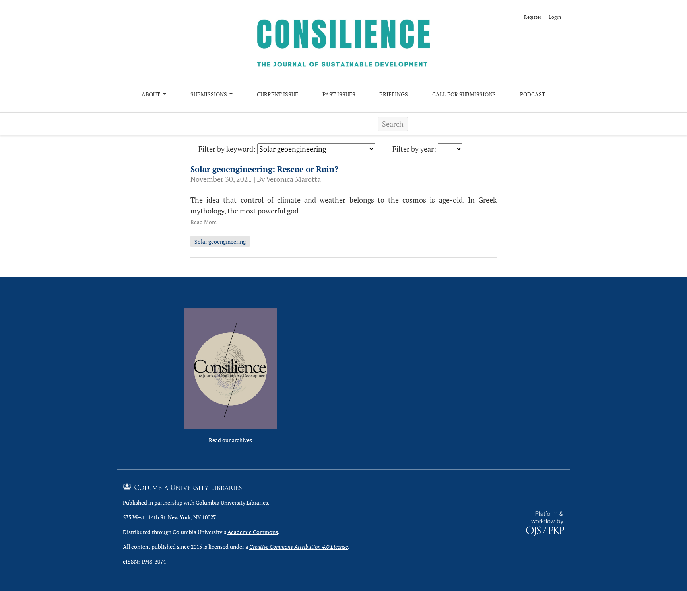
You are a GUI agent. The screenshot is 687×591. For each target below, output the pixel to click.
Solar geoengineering (220, 241)
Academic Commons (252, 532)
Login (555, 17)
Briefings (393, 94)
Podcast (532, 94)
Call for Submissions (464, 94)
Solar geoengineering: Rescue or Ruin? (264, 169)
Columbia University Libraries (232, 502)
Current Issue (277, 94)
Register (532, 17)
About (151, 94)
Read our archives (230, 440)
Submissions (209, 94)
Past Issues (338, 94)
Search (393, 124)
